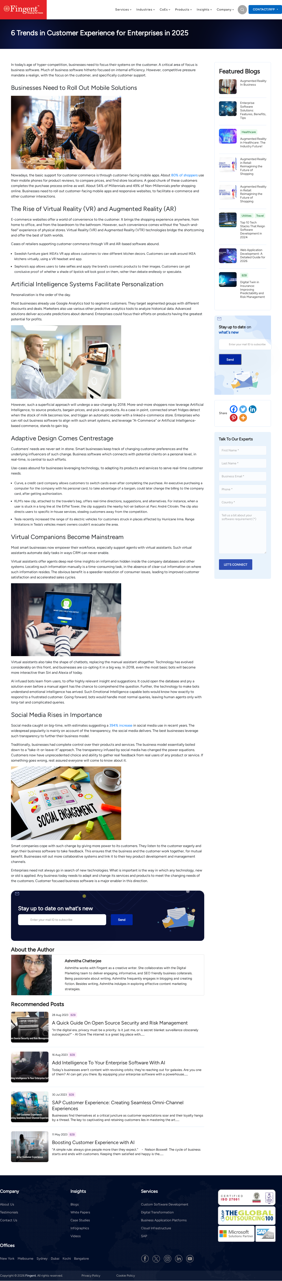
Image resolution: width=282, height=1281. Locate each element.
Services (122, 9)
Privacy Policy (91, 1276)
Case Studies (80, 1220)
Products (182, 9)
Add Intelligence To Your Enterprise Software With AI (108, 1063)
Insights (203, 9)
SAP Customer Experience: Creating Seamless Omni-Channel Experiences (118, 1105)
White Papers (80, 1212)
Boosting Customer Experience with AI (93, 1142)
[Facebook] (233, 409)
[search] (242, 9)
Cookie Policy (125, 1276)
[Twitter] (243, 409)
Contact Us (8, 1220)
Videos (75, 1236)
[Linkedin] (252, 409)
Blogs (74, 1204)
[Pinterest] (233, 418)
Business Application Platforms (164, 1220)
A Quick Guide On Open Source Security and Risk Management (120, 1023)
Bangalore (81, 1259)
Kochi (67, 1259)
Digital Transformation (157, 1212)
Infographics (79, 1228)
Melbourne (25, 1259)
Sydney (42, 1259)
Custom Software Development (164, 1204)
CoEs (164, 9)
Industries (144, 9)
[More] (243, 418)
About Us (7, 1204)
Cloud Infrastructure (156, 1228)
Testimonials (9, 1212)
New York (7, 1259)
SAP (144, 1236)
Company (224, 9)
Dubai (55, 1259)
